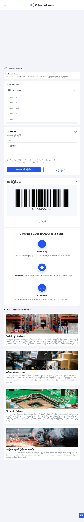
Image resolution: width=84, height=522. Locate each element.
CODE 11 (13, 119)
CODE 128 (13, 97)
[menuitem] (41, 97)
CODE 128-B (14, 108)
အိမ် (5, 69)
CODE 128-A (14, 103)
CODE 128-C (14, 114)
